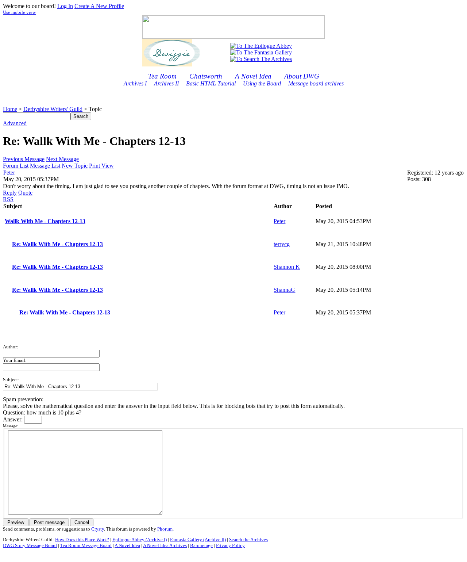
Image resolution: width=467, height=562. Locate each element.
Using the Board (262, 83)
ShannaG (284, 290)
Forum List (15, 166)
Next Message (62, 159)
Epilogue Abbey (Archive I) (139, 539)
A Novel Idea (253, 76)
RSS (8, 199)
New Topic (75, 166)
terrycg (282, 244)
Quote (25, 193)
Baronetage (201, 545)
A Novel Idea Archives (165, 545)
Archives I (135, 83)
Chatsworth (205, 76)
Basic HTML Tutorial (211, 83)
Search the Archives (248, 539)
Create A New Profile (99, 6)
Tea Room (162, 76)
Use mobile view (19, 12)
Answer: (13, 419)
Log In (65, 6)
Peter (9, 172)
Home (10, 109)
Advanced (15, 123)
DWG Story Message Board (30, 545)
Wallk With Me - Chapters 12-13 (45, 221)
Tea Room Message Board (86, 545)
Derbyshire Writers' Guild (52, 109)
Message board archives (316, 83)
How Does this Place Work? (82, 539)
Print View (101, 166)
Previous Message (24, 159)
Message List (45, 166)
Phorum (165, 529)
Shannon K (287, 267)
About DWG (301, 76)
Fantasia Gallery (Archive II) (198, 539)
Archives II (166, 83)
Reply (10, 193)
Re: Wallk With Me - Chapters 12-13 (57, 244)
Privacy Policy (230, 545)
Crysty (97, 529)
